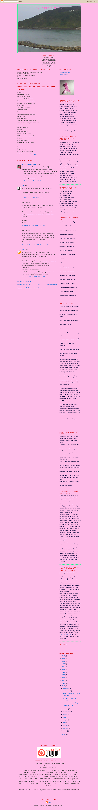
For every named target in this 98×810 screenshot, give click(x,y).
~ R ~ (23, 185)
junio (65, 717)
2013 (63, 675)
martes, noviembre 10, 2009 (33, 225)
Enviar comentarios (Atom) (34, 288)
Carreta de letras (65, 72)
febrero (65, 728)
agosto (65, 714)
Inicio (38, 284)
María (23, 249)
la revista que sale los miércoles (69, 647)
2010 (63, 683)
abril (64, 722)
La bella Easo (50, 8)
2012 (63, 677)
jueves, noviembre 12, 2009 (33, 277)
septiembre (66, 711)
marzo (65, 725)
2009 (63, 686)
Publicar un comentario (24, 281)
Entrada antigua (52, 284)
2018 (63, 661)
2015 (63, 669)
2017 (63, 664)
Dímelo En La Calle (65, 634)
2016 (63, 666)
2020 (63, 656)
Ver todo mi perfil (49, 808)
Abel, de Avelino (68, 705)
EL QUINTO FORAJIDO (29, 164)
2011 (63, 680)
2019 (63, 658)
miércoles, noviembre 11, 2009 (35, 244)
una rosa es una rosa (69, 698)
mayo (65, 720)
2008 (63, 734)
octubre (65, 709)
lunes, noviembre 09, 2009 (33, 180)
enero (65, 731)
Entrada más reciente (23, 284)
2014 (63, 672)
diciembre (66, 688)
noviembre (66, 691)
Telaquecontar (64, 74)
